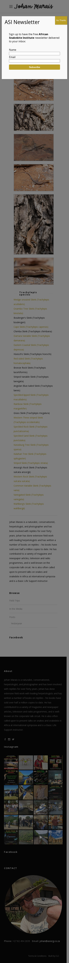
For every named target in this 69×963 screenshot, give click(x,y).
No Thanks (61, 20)
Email (12, 57)
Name (12, 50)
